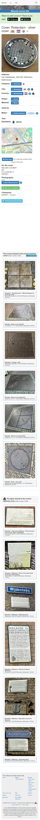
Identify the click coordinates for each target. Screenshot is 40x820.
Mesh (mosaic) (32, 256)
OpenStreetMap (22, 152)
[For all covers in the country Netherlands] (18, 30)
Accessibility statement (18, 798)
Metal (15, 103)
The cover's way (7, 793)
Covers (30, 777)
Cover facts (31, 779)
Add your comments (11, 188)
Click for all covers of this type (13, 201)
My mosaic (31, 782)
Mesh (30, 781)
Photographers (32, 789)
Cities (30, 787)
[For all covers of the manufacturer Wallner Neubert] (31, 112)
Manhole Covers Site (20, 11)
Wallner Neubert (19, 113)
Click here (8, 159)
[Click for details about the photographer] (21, 182)
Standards (5, 797)
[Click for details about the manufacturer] (37, 112)
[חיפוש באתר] (10, 2)
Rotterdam (17, 89)
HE (16, 2)
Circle (15, 99)
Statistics (30, 793)
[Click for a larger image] (20, 53)
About (17, 777)
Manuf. (30, 784)
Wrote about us (20, 779)
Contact (30, 795)
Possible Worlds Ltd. (16, 804)
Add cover (17, 795)
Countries (31, 786)
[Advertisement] (20, 226)
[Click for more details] (20, 275)
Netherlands (17, 93)
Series (30, 791)
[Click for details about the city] (28, 89)
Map (16, 793)
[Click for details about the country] (30, 93)
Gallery (4, 795)
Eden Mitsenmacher (11, 182)
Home (4, 2)
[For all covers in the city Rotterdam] (12, 30)
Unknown (17, 84)
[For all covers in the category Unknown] (23, 30)
